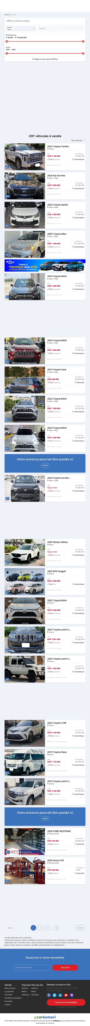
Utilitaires (25, 995)
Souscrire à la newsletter (66, 1002)
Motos (24, 991)
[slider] (7, 41)
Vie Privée (8, 995)
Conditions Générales (13, 998)
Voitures (25, 988)
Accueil (7, 15)
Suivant (80, 928)
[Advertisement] (45, 82)
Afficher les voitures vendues (18, 21)
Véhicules (13, 15)
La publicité (9, 991)
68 (57, 928)
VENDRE (45, 465)
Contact (8, 1004)
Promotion (9, 1001)
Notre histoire (10, 988)
